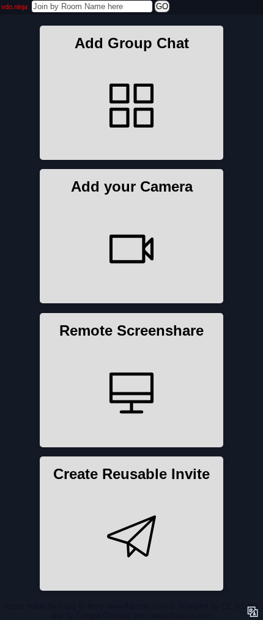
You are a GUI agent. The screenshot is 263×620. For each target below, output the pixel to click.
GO (162, 6)
